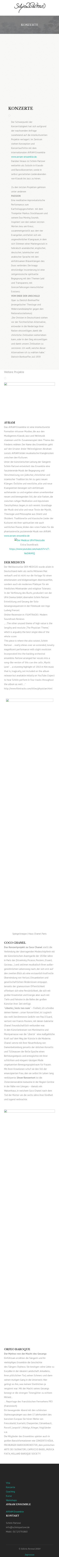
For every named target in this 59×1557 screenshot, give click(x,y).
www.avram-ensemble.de (24, 156)
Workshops (11, 1500)
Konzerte (10, 1487)
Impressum (29, 1555)
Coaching (10, 1491)
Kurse (9, 1495)
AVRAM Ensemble (15, 1511)
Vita (8, 1482)
